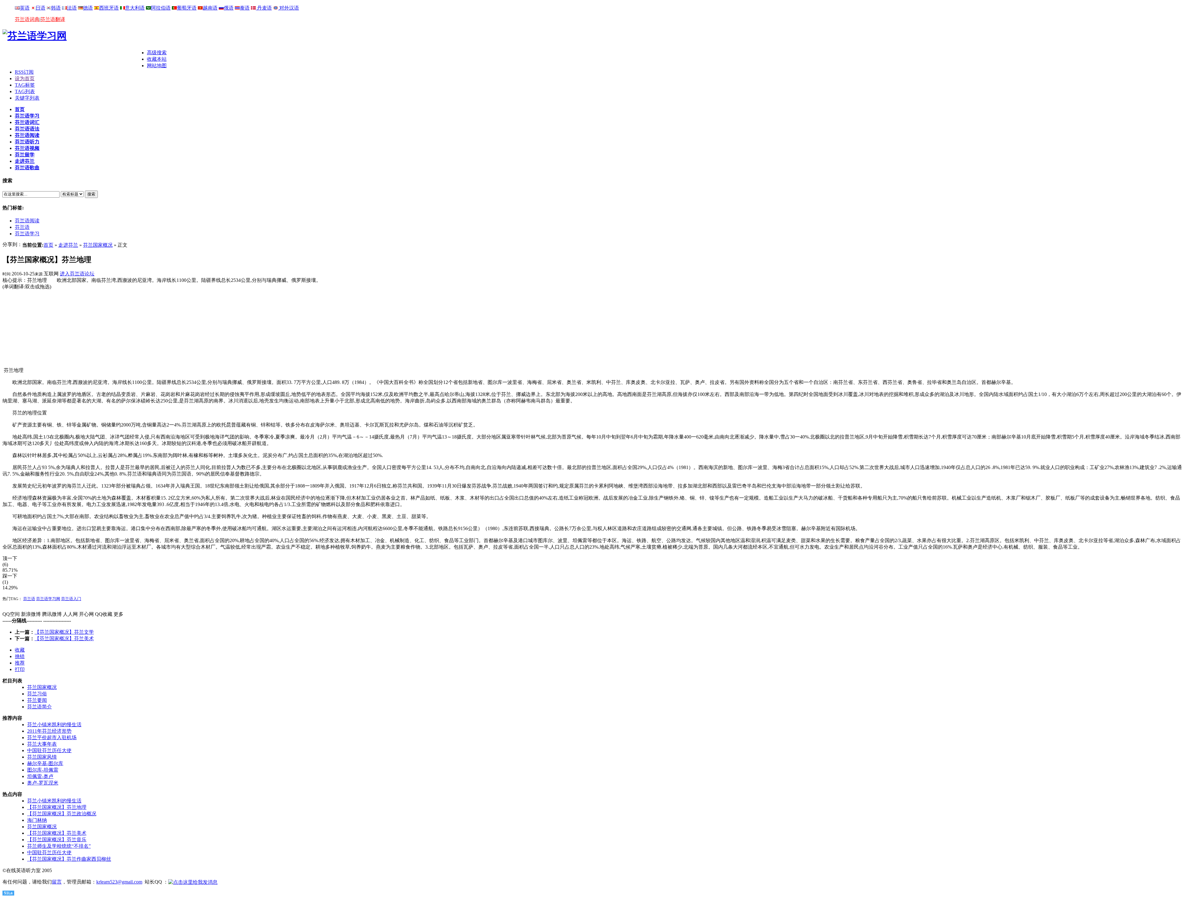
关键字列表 (27, 98)
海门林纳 (37, 820)
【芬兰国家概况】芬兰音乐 (56, 839)
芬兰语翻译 (52, 19)
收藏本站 (157, 59)
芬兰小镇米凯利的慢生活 (54, 724)
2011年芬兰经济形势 (49, 731)
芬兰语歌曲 (27, 167)
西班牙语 (109, 7)
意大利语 (135, 7)
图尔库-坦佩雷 (42, 769)
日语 (40, 7)
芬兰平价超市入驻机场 (52, 737)
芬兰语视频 (27, 148)
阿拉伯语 (161, 7)
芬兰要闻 (37, 700)
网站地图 (157, 65)
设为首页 (25, 78)
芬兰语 (22, 227)
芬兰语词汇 (27, 122)
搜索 (91, 194)
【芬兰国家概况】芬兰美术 (64, 638)
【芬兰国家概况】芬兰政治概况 (61, 813)
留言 (57, 881)
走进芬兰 (25, 161)
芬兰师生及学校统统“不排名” (59, 846)
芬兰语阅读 (27, 135)
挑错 (20, 656)
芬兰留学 (25, 154)
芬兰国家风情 (42, 757)
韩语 (56, 7)
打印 (20, 669)
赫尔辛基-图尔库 (45, 763)
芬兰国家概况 (98, 245)
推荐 (20, 662)
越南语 (210, 7)
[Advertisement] (74, 59)
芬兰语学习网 (48, 598)
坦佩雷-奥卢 (40, 776)
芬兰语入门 (71, 598)
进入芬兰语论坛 (77, 273)
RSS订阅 (24, 72)
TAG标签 (25, 85)
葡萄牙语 (187, 7)
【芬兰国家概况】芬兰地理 (56, 807)
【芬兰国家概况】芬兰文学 (64, 632)
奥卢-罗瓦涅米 (42, 782)
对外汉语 (288, 7)
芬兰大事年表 (42, 744)
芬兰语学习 (27, 115)
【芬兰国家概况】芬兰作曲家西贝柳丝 (69, 859)
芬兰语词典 (27, 19)
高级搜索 (157, 52)
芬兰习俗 (37, 693)
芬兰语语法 (27, 128)
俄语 (229, 7)
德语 (88, 7)
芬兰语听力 (27, 141)
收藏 (20, 650)
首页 (20, 109)
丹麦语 (264, 7)
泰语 (245, 7)
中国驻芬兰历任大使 (49, 750)
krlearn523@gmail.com (119, 881)
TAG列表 (25, 91)
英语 (25, 7)
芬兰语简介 (39, 706)
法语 (72, 7)
